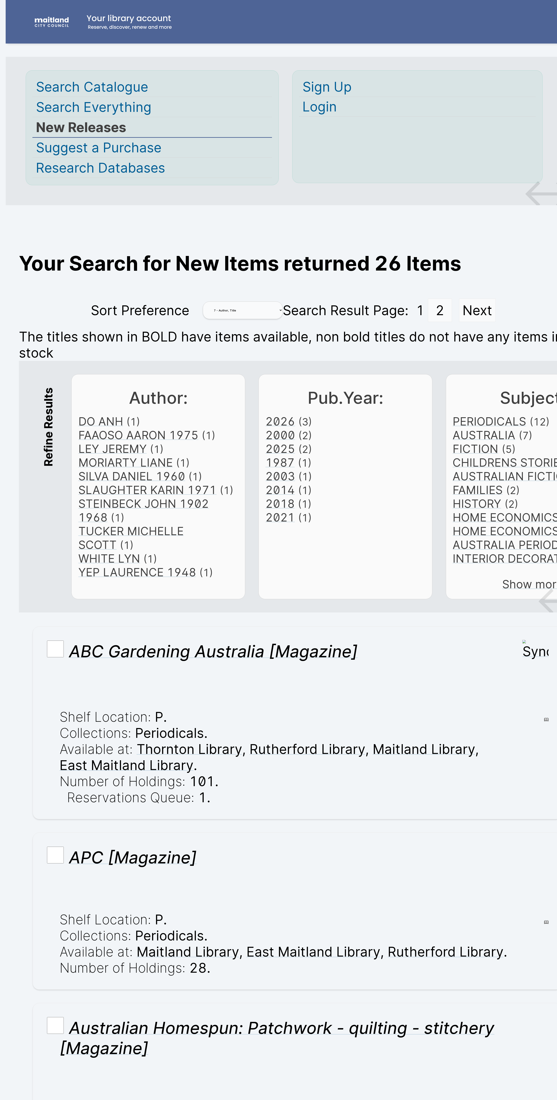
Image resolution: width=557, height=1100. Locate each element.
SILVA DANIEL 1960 (131, 476)
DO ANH (100, 421)
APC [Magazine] (133, 857)
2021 (280, 517)
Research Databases (100, 168)
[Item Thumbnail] (535, 651)
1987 (280, 462)
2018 (280, 504)
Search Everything (93, 107)
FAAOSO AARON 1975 (138, 435)
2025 (280, 449)
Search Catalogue (92, 87)
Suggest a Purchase (98, 148)
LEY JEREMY (112, 449)
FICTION (475, 449)
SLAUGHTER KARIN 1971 (147, 490)
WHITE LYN (109, 558)
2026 (280, 421)
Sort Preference (140, 310)
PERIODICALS (489, 421)
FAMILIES (478, 490)
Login (319, 107)
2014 (280, 490)
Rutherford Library (307, 749)
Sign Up (327, 87)
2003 (280, 476)
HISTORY (477, 504)
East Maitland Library (126, 765)
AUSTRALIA (484, 435)
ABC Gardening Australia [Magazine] (213, 651)
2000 (280, 435)
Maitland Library (424, 749)
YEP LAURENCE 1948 (137, 572)
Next (477, 310)
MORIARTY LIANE (125, 462)
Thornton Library (189, 749)
